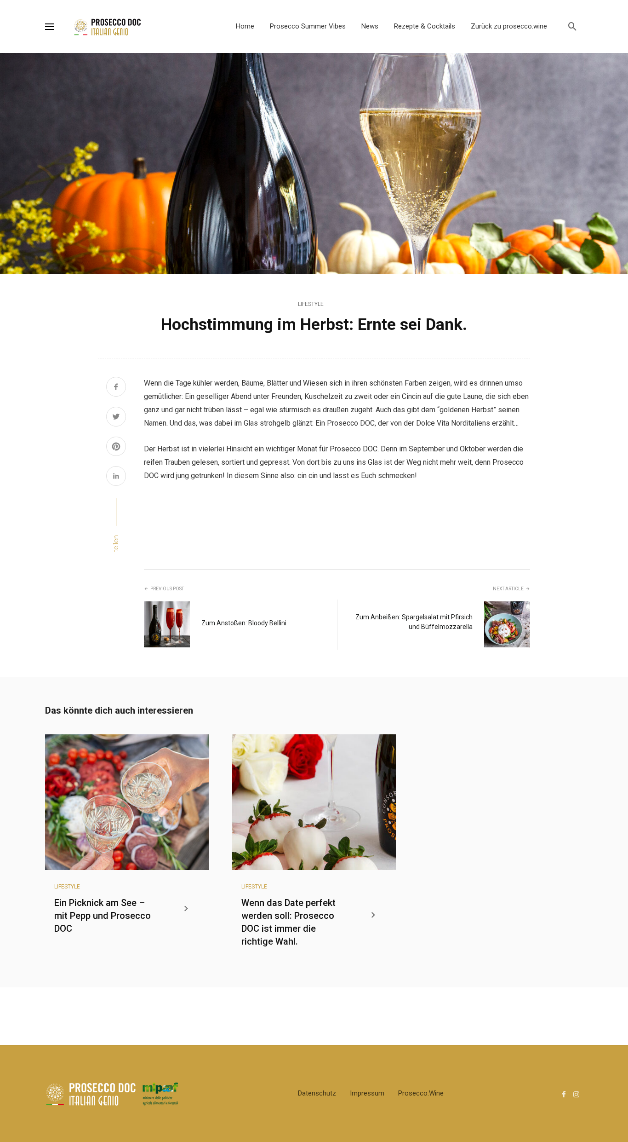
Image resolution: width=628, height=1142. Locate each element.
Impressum (367, 1093)
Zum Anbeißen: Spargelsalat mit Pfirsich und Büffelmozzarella (414, 621)
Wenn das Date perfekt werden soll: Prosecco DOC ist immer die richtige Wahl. (288, 922)
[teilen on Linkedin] (116, 477)
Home (245, 26)
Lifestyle (311, 304)
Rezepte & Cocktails (424, 26)
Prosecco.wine (421, 1093)
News (369, 26)
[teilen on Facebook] (116, 388)
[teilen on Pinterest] (116, 448)
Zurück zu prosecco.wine (509, 26)
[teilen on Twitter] (116, 418)
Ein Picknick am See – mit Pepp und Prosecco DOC (102, 915)
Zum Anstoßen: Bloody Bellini (243, 623)
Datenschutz (317, 1093)
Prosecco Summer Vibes (308, 26)
